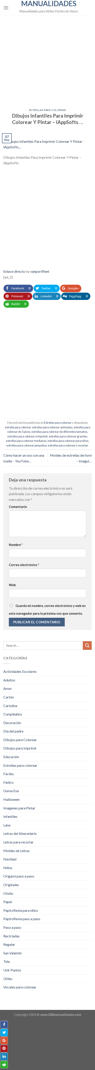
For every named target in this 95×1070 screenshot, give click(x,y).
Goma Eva (11, 791)
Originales (11, 885)
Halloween (11, 799)
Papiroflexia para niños (20, 910)
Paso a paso (12, 927)
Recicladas (11, 936)
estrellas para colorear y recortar (68, 445)
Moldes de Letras (16, 851)
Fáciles (8, 774)
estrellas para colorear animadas (52, 427)
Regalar (9, 944)
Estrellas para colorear (47, 110)
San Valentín (12, 953)
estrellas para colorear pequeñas (26, 445)
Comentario (18, 507)
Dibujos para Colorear (20, 740)
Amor (7, 688)
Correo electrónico (24, 565)
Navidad (9, 859)
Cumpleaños (12, 714)
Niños (7, 868)
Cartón (8, 697)
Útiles (7, 979)
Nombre (16, 545)
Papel (7, 902)
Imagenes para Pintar (19, 808)
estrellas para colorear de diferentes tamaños (59, 431)
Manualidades (48, 3)
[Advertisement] (47, 59)
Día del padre (13, 731)
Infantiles (10, 816)
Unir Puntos (12, 970)
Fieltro (8, 782)
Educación (11, 757)
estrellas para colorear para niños (68, 440)
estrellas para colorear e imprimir (27, 436)
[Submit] (87, 645)
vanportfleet (39, 271)
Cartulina (10, 706)
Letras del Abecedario (20, 833)
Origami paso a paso (18, 876)
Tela (6, 961)
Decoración (12, 723)
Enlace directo (14, 271)
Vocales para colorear (19, 987)
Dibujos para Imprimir (20, 748)
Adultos (9, 680)
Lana (6, 825)
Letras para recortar (18, 842)
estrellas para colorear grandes (68, 436)
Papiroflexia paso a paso (21, 919)
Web (12, 585)
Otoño (8, 893)
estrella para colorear (18, 427)
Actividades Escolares (20, 671)
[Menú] (6, 7)
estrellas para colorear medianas (26, 440)
